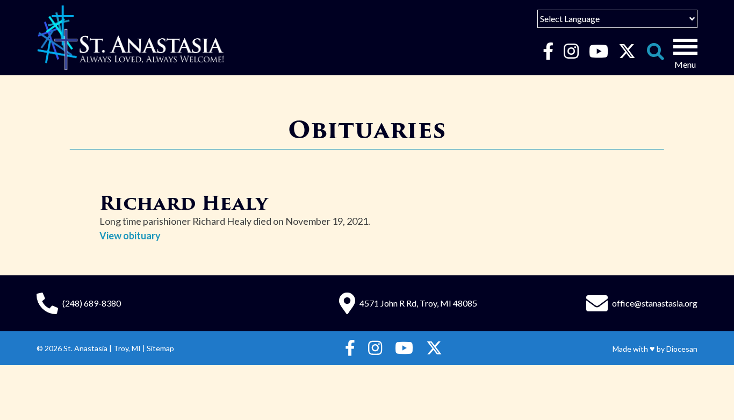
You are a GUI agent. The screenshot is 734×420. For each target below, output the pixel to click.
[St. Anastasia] (131, 37)
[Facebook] (548, 51)
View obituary (130, 235)
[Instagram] (571, 51)
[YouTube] (598, 51)
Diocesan (681, 348)
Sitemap (160, 348)
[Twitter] (627, 51)
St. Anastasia (85, 348)
